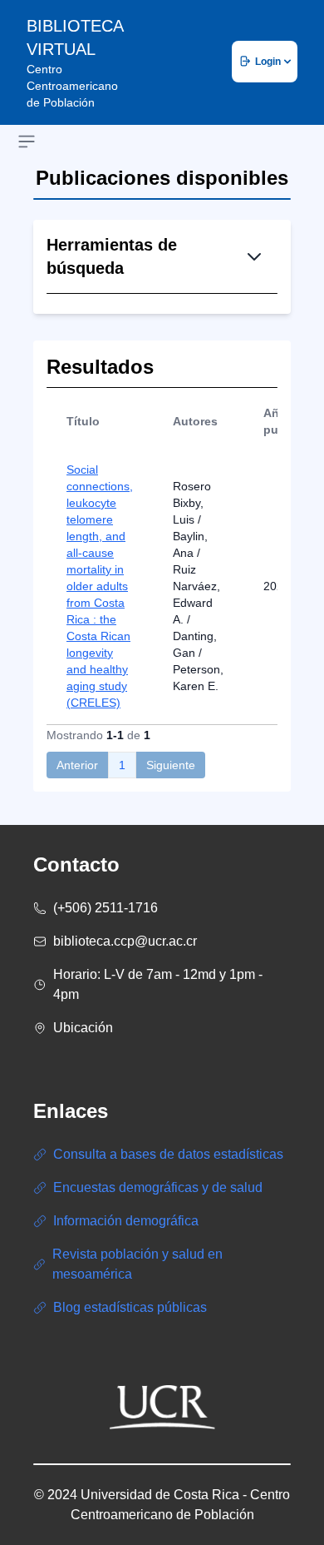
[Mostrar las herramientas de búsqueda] (254, 256)
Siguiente (170, 765)
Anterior (77, 765)
